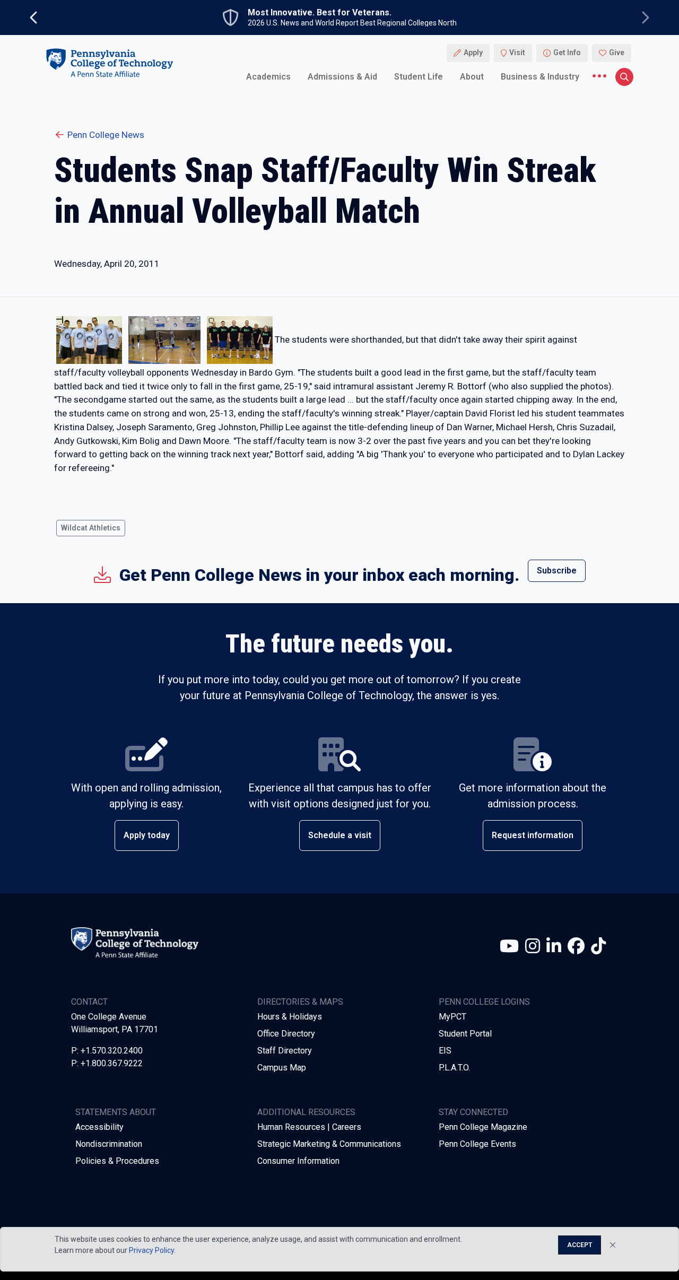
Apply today (147, 835)
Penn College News (105, 134)
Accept (579, 1245)
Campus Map (281, 1068)
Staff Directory (284, 1051)
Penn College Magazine (483, 1127)
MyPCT (452, 1017)
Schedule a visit (339, 835)
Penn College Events (477, 1144)
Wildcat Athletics (90, 528)
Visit (517, 53)
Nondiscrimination (108, 1144)
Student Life (418, 77)
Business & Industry (540, 77)
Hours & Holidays (289, 1017)
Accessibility (99, 1127)
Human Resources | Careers (309, 1127)
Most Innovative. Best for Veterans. (319, 12)
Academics (268, 77)
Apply (473, 53)
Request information (532, 835)
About (472, 77)
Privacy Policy (151, 1250)
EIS (445, 1051)
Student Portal (465, 1034)
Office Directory (286, 1034)
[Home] (109, 63)
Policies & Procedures (117, 1161)
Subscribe (557, 570)
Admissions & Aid (342, 77)
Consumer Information (298, 1161)
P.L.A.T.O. (454, 1068)
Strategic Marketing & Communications (329, 1144)
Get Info (567, 53)
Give (616, 53)
